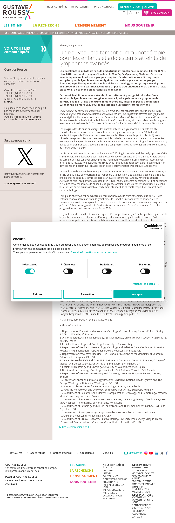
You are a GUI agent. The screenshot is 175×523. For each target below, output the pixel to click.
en (137, 12)
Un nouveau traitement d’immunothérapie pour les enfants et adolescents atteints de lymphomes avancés (69, 33)
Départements (110, 482)
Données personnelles (56, 497)
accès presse (37, 453)
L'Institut (108, 470)
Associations (139, 513)
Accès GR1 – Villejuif (142, 497)
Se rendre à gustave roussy (23, 480)
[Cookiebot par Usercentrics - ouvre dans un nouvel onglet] (147, 226)
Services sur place (141, 508)
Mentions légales (35, 497)
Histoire (107, 473)
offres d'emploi (62, 453)
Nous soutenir (139, 25)
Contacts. (35, 119)
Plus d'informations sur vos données (94, 252)
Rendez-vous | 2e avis (137, 7)
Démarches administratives (140, 488)
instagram (146, 453)
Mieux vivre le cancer (143, 473)
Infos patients (80, 6)
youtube (151, 453)
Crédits (9, 497)
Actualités (16, 453)
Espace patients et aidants (141, 477)
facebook (167, 453)
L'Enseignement (90, 25)
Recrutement (110, 498)
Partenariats (110, 492)
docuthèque (87, 453)
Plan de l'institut (141, 505)
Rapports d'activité (113, 489)
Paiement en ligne (141, 491)
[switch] (68, 271)
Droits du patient (141, 481)
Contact (11, 484)
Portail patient (140, 470)
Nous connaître (57, 6)
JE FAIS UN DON (160, 13)
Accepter (137, 294)
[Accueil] (18, 12)
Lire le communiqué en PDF (77, 427)
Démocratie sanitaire (143, 484)
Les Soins (12, 25)
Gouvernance (110, 476)
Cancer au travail (112, 495)
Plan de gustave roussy (21, 476)
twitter (162, 453)
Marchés (108, 453)
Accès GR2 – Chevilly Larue (142, 501)
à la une (107, 467)
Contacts (137, 516)
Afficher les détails (143, 283)
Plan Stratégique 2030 (115, 479)
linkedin (156, 453)
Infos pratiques (104, 6)
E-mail (8, 101)
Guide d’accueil (140, 467)
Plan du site (20, 497)
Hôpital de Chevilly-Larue (113, 485)
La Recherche (45, 25)
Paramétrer (87, 294)
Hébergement (139, 510)
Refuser (37, 294)
